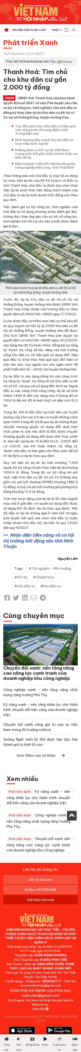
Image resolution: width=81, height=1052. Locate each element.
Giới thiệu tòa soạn (40, 900)
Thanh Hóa (45, 577)
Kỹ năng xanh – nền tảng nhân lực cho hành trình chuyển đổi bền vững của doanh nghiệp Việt (40, 709)
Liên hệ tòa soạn (40, 879)
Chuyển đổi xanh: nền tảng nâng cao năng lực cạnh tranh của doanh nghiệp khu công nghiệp (38, 673)
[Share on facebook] (7, 598)
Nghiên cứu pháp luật (29, 30)
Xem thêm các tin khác (36, 755)
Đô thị (22, 577)
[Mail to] (33, 598)
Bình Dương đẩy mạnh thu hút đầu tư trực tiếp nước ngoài (44, 141)
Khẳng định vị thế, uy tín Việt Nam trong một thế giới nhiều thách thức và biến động (46, 153)
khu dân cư (52, 586)
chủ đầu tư (26, 586)
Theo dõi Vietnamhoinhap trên (27, 61)
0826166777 (51, 981)
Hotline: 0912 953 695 (40, 890)
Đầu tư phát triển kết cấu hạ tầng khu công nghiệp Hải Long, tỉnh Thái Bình (45, 165)
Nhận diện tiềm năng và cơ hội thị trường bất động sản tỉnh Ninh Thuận (38, 540)
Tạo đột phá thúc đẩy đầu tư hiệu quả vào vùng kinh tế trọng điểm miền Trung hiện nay (45, 129)
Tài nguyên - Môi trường (51, 568)
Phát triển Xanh (30, 42)
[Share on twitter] (16, 598)
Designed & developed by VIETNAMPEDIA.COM (34, 1016)
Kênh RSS (39, 1009)
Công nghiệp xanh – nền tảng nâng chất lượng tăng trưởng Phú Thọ (38, 821)
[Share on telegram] (43, 598)
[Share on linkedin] (25, 598)
